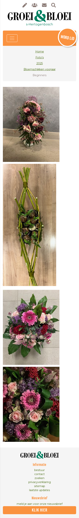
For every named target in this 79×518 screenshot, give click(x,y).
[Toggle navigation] (12, 38)
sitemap (39, 486)
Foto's (39, 57)
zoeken (39, 478)
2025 (39, 63)
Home (39, 51)
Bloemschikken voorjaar (40, 69)
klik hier (39, 510)
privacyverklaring (39, 482)
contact (39, 474)
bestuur (39, 470)
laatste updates (39, 490)
